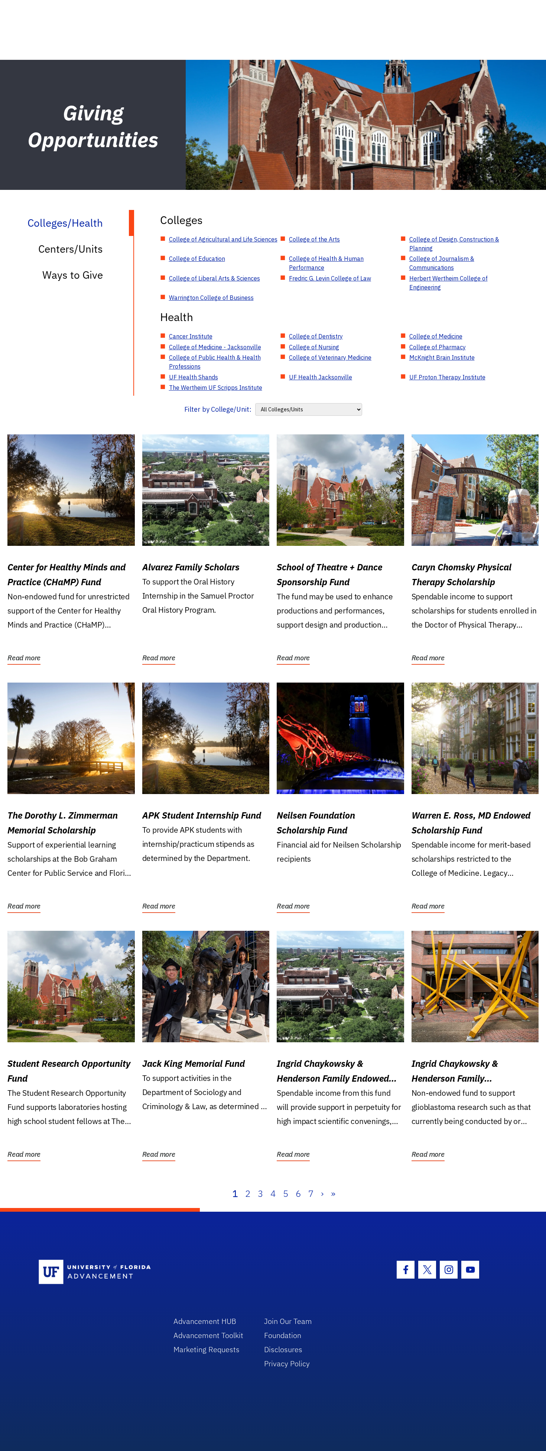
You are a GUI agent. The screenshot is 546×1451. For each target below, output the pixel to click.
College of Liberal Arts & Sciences (214, 278)
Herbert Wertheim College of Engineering (448, 283)
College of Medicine (435, 336)
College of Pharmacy (437, 347)
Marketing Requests (206, 1349)
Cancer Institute (190, 336)
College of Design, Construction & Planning (454, 244)
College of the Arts (314, 239)
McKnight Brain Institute (442, 357)
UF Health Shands (193, 377)
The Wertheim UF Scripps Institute (215, 387)
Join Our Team (288, 1321)
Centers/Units (70, 249)
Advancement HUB (204, 1321)
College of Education (197, 258)
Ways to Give (72, 275)
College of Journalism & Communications (441, 263)
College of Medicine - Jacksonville (215, 347)
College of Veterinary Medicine (330, 357)
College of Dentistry (316, 336)
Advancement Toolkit (208, 1335)
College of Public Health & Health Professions (215, 362)
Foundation (282, 1335)
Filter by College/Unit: (217, 409)
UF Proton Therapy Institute (447, 377)
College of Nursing (314, 347)
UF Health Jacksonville (320, 377)
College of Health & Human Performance (326, 263)
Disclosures (283, 1349)
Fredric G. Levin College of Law (330, 278)
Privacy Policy (287, 1363)
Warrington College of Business (211, 297)
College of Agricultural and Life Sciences (223, 239)
